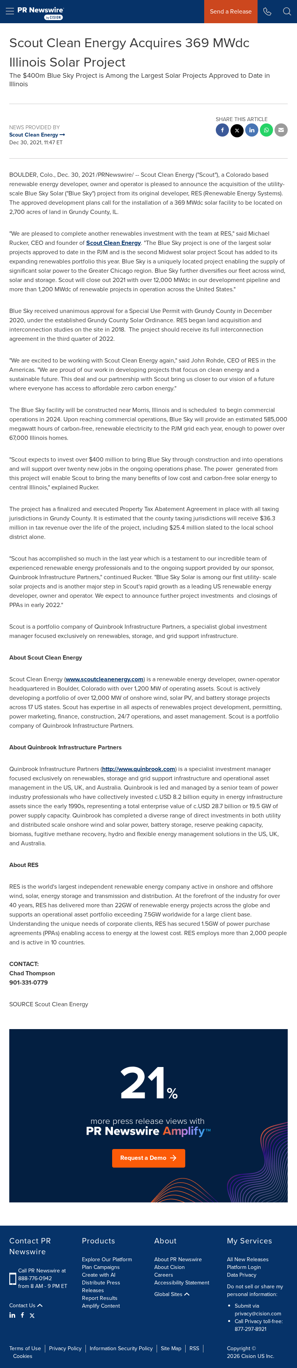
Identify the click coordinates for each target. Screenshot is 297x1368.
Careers (163, 1275)
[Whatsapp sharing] (266, 131)
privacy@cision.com (258, 1314)
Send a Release (231, 11)
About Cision (169, 1267)
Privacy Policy (65, 1348)
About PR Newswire (178, 1259)
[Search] (287, 11)
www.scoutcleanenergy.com (104, 679)
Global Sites (169, 1294)
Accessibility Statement (181, 1283)
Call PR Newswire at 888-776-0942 (42, 1274)
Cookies (22, 1356)
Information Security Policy (121, 1348)
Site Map (171, 1348)
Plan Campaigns (101, 1267)
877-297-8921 (250, 1329)
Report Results (100, 1298)
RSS (194, 1348)
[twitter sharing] (237, 131)
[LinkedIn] (13, 1315)
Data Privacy (241, 1275)
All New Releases (248, 1259)
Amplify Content (101, 1306)
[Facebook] (22, 1315)
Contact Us (23, 1306)
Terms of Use (25, 1348)
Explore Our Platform (107, 1259)
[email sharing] (281, 131)
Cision (248, 1356)
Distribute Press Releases (101, 1286)
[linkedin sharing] (251, 131)
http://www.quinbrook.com (138, 768)
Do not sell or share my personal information (255, 1290)
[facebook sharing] (222, 131)
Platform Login (244, 1267)
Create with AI (98, 1275)
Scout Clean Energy (113, 242)
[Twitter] (32, 1315)
